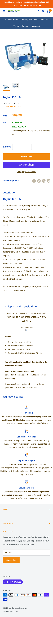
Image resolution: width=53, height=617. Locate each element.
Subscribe (11, 560)
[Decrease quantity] (15, 147)
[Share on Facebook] (34, 181)
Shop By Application (29, 20)
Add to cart (26, 156)
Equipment (36, 26)
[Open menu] (4, 11)
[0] (48, 11)
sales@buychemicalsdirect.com (18, 375)
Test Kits (44, 20)
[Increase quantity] (29, 147)
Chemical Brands (11, 20)
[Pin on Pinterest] (39, 181)
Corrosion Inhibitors (20, 26)
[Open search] (38, 11)
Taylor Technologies (12, 106)
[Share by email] (48, 181)
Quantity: (7, 146)
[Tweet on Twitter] (44, 181)
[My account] (43, 11)
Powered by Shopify (10, 611)
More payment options (26, 171)
